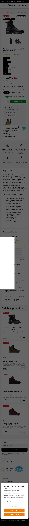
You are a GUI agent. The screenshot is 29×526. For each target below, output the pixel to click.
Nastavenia (14, 506)
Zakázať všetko (14, 510)
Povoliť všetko (14, 514)
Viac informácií (7, 501)
